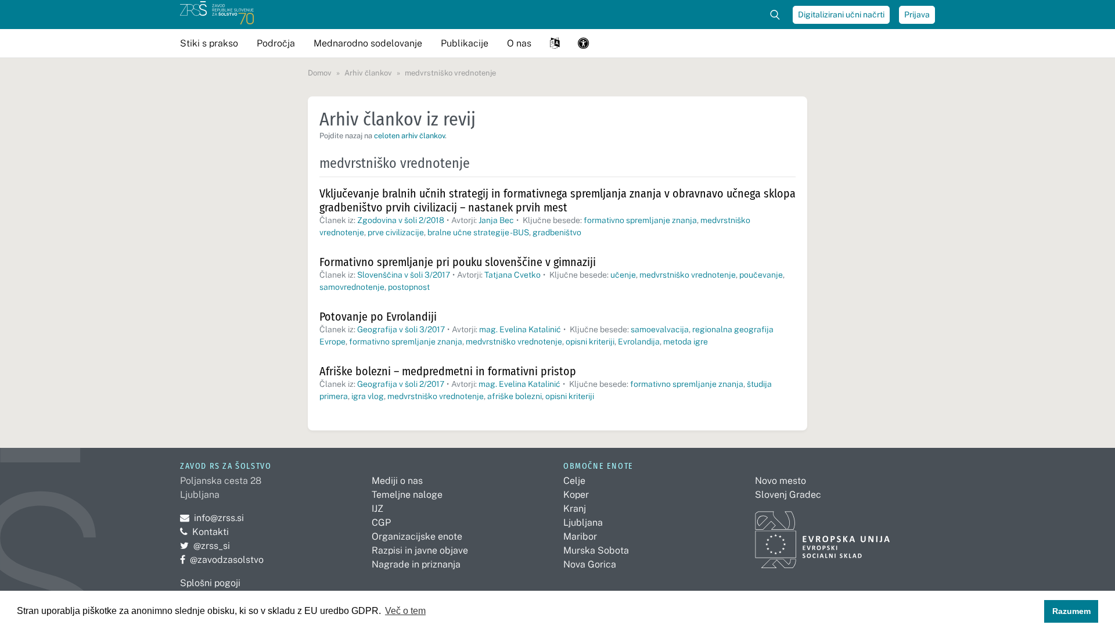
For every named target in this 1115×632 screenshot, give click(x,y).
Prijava (917, 14)
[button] (554, 43)
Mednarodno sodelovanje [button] (368, 43)
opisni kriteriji (590, 341)
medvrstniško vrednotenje (687, 274)
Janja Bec (496, 220)
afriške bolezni (514, 396)
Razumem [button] (1071, 611)
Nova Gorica (589, 564)
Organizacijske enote (417, 536)
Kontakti (210, 531)
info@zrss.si (212, 517)
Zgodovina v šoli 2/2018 (400, 220)
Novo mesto (780, 480)
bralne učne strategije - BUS (478, 232)
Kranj (574, 508)
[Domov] (217, 14)
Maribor (580, 536)
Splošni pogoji (210, 582)
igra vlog (367, 396)
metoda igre (685, 341)
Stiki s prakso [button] (209, 43)
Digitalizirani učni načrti (841, 14)
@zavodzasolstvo (222, 559)
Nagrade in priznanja (416, 564)
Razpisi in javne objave (420, 550)
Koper (576, 494)
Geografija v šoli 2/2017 (400, 384)
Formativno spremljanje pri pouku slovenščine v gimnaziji (457, 262)
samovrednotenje (351, 287)
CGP (381, 522)
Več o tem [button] (405, 611)
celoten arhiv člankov (409, 135)
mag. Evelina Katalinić (520, 329)
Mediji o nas (397, 480)
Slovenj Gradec (788, 494)
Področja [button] (276, 43)
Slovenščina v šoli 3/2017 (403, 274)
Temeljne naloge (407, 494)
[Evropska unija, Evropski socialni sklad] (822, 534)
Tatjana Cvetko (512, 274)
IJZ (377, 508)
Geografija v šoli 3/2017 (401, 329)
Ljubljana (583, 522)
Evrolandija (639, 341)
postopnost (409, 287)
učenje (623, 274)
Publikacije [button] (464, 43)
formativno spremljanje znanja (640, 220)
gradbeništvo (557, 232)
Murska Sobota (596, 550)
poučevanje (761, 274)
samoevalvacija (660, 329)
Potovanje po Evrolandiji (378, 317)
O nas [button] (519, 43)
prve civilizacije (396, 232)
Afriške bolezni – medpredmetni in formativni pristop (447, 371)
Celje (574, 480)
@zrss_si (205, 545)
